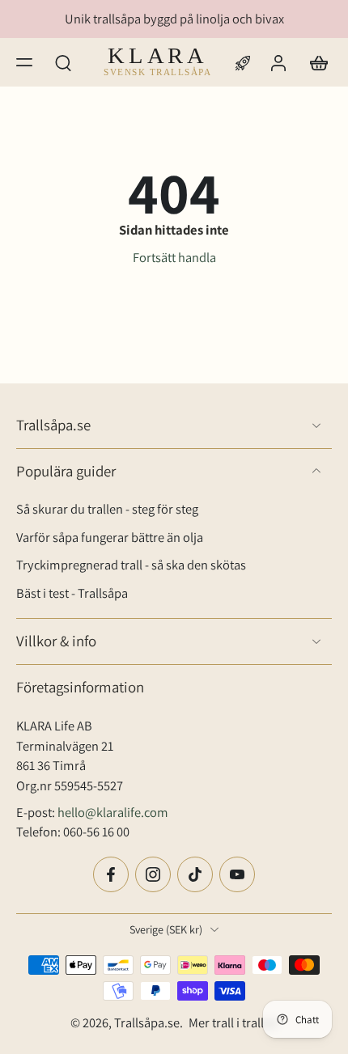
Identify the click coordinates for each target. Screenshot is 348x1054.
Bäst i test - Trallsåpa (72, 592)
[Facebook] (111, 873)
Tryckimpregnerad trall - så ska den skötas (131, 565)
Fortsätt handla (174, 257)
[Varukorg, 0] (314, 62)
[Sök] (63, 61)
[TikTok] (195, 873)
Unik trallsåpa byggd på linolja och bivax (174, 19)
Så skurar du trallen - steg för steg (107, 509)
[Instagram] (153, 873)
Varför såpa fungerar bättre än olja (109, 536)
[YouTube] (237, 873)
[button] (24, 61)
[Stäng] (94, 1016)
